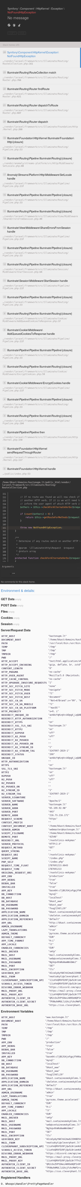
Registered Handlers (15, 1177)
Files (4, 611)
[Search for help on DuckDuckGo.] (14, 25)
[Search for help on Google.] (9, 25)
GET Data (8, 599)
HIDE (22, 33)
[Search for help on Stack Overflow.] (19, 25)
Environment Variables (17, 1011)
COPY (12, 33)
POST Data (9, 605)
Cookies (7, 617)
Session (7, 624)
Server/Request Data (16, 630)
